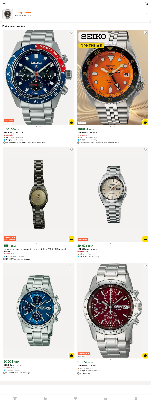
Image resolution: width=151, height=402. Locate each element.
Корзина (106, 398)
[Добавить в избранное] (71, 33)
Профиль (136, 398)
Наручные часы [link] (13, 132)
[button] (4, 3)
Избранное (75, 398)
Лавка (45, 398)
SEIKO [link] (6, 133)
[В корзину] (71, 122)
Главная (15, 398)
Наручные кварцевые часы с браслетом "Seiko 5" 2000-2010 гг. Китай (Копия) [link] (35, 250)
